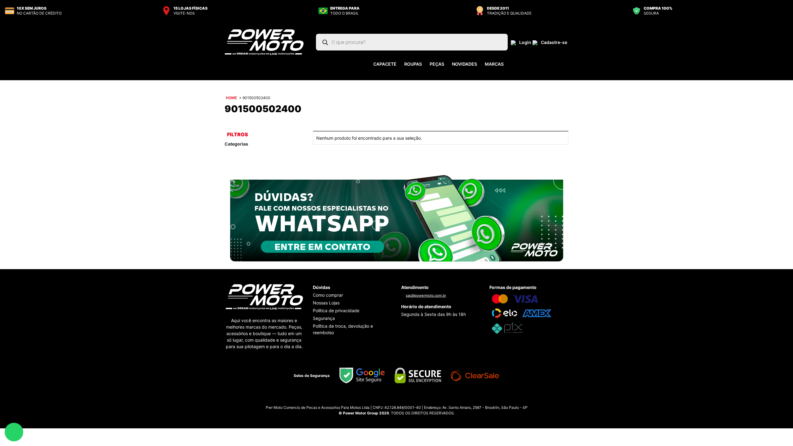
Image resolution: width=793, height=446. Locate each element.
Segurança (324, 318)
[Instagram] (390, 400)
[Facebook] (402, 400)
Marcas (494, 64)
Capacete (384, 64)
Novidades (464, 64)
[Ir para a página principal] (264, 42)
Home (231, 97)
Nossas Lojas (326, 302)
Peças (437, 64)
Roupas (413, 64)
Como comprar (328, 295)
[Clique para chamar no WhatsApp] (396, 218)
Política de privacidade (336, 310)
